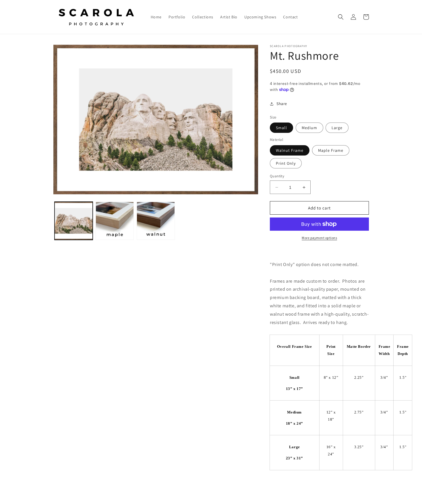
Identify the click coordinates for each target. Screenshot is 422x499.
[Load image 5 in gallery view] (156, 221)
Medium (309, 127)
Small (281, 127)
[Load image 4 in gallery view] (115, 221)
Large (337, 127)
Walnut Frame (289, 150)
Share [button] (281, 103)
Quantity (277, 176)
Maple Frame (330, 150)
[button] (340, 17)
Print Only (286, 163)
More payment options (319, 238)
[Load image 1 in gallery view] (74, 221)
